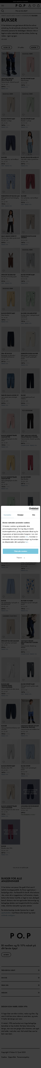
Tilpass (19, 558)
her (27, 537)
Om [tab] (33, 515)
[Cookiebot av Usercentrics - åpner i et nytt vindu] (29, 508)
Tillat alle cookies (20, 551)
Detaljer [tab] (20, 515)
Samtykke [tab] (7, 515)
